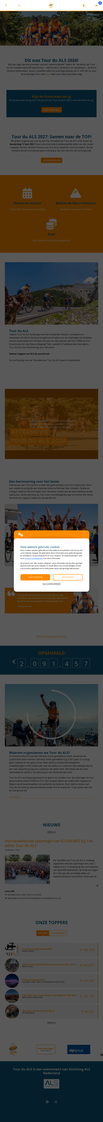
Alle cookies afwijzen (51, 584)
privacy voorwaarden (33, 558)
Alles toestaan (35, 577)
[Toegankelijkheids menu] (100, 3)
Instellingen (67, 577)
